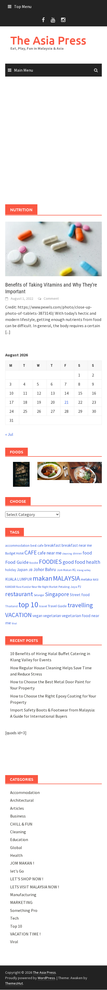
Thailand (11, 606)
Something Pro (23, 910)
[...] (7, 331)
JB (30, 569)
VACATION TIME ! (25, 933)
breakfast (52, 545)
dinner (77, 553)
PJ (79, 586)
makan (42, 578)
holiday (10, 570)
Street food (80, 594)
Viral (14, 623)
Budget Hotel (14, 553)
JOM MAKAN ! (22, 863)
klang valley (84, 570)
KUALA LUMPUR (18, 579)
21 (66, 402)
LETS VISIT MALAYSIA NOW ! (34, 886)
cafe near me (50, 553)
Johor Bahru (44, 569)
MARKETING (21, 902)
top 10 (28, 604)
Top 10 (16, 926)
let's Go (17, 871)
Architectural (22, 800)
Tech (14, 918)
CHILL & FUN (21, 824)
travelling (80, 605)
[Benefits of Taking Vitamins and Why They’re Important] (53, 248)
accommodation (17, 545)
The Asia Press (48, 40)
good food (74, 562)
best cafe (37, 545)
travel (43, 606)
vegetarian (52, 615)
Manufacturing (23, 894)
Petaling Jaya (67, 587)
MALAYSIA (66, 578)
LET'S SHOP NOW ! (26, 878)
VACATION (18, 615)
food (87, 553)
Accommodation (25, 792)
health (93, 562)
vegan (37, 615)
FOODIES (50, 562)
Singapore (57, 594)
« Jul (9, 434)
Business (18, 816)
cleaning (67, 553)
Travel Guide (57, 606)
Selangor (39, 595)
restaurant (19, 594)
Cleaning (18, 831)
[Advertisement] (53, 140)
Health (16, 855)
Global (16, 847)
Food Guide (17, 562)
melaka (86, 579)
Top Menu (22, 6)
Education (19, 839)
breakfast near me (77, 545)
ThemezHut (14, 983)
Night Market (50, 587)
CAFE (30, 552)
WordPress (46, 978)
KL (74, 569)
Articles (17, 808)
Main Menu (23, 70)
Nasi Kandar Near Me (28, 587)
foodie (33, 563)
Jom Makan (64, 570)
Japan (22, 569)
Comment (51, 298)
